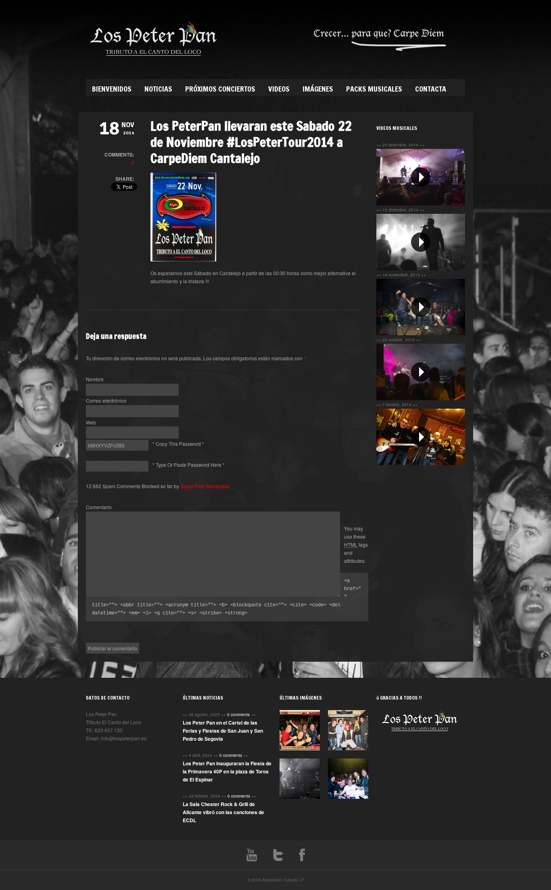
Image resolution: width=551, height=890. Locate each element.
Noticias (158, 89)
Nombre (95, 379)
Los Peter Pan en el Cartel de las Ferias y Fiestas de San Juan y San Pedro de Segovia (223, 730)
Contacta (430, 89)
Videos (279, 89)
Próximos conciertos (220, 89)
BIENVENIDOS (111, 89)
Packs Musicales (374, 89)
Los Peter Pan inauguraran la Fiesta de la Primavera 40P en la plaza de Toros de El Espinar (227, 771)
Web (91, 422)
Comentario (99, 506)
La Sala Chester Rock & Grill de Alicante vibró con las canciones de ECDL (223, 812)
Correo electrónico (106, 400)
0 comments (239, 714)
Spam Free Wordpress (205, 486)
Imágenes (318, 89)
